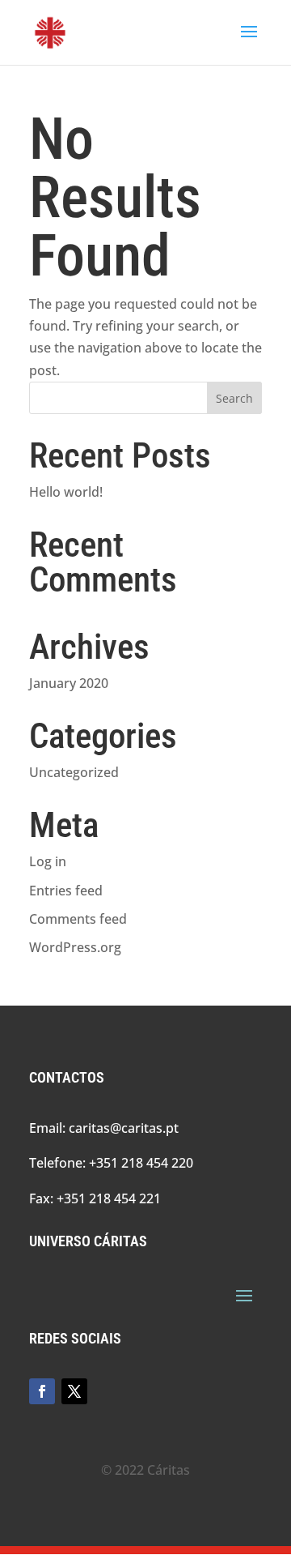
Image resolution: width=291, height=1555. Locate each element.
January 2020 (68, 683)
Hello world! (66, 492)
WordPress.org (75, 947)
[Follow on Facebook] (42, 1391)
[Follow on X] (74, 1391)
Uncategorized (74, 772)
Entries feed (66, 890)
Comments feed (78, 919)
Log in (47, 861)
